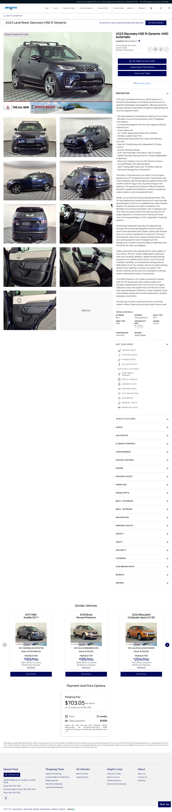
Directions (142, 780)
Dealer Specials (52, 780)
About (141, 769)
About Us (141, 774)
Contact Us (13, 775)
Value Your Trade (114, 774)
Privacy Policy (17, 809)
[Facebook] (6, 798)
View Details (31, 674)
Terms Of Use (28, 809)
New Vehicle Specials (54, 784)
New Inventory (82, 774)
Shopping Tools (55, 769)
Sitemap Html (45, 809)
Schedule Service (114, 780)
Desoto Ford (8, 809)
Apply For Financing (53, 774)
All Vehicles (83, 769)
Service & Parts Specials (116, 784)
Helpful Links (114, 769)
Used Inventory (82, 777)
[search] (169, 8)
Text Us (164, 804)
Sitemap (36, 809)
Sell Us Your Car (113, 777)
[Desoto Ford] (14, 8)
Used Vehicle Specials (54, 787)
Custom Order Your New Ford (57, 777)
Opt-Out (62, 809)
